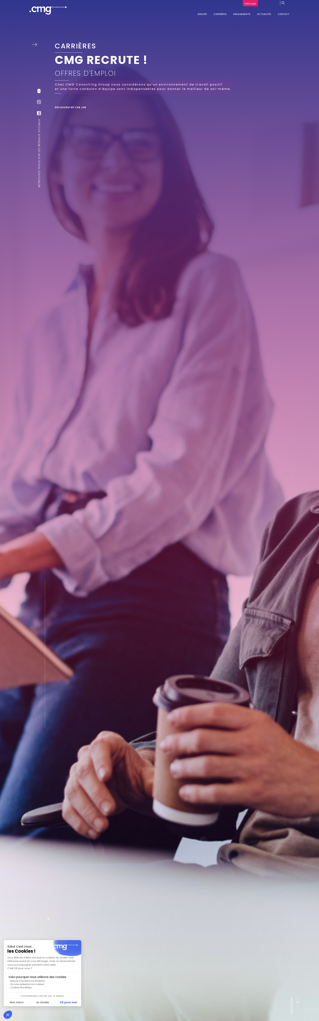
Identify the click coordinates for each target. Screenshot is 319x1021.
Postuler (250, 3)
